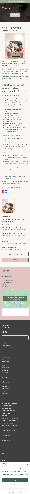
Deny (15, 484)
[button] (27, 464)
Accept (15, 480)
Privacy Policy (18, 492)
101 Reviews (14, 348)
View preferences (15, 488)
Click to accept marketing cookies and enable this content (15, 298)
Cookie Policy (11, 492)
